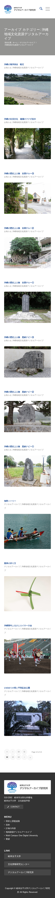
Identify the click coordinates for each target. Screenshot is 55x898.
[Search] (39, 9)
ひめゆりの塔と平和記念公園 (17, 688)
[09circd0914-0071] (27, 307)
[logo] (20, 9)
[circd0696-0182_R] (27, 531)
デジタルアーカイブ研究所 (21, 872)
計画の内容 (11, 828)
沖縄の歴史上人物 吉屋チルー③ (19, 173)
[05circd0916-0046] (27, 198)
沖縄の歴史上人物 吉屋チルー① (19, 282)
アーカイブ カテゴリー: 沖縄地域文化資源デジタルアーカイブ (26, 34)
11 (24, 752)
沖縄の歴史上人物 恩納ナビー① (19, 446)
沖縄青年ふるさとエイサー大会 (18, 625)
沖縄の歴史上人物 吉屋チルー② (19, 228)
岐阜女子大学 (14, 856)
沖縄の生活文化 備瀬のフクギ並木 (20, 119)
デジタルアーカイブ (12, 504)
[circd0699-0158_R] (27, 593)
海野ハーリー (10, 501)
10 (19, 752)
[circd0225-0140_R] (27, 718)
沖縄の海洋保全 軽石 (14, 64)
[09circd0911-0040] (27, 470)
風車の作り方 (10, 563)
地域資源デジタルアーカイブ (19, 832)
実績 (8, 839)
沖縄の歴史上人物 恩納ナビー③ (19, 337)
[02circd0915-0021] (27, 252)
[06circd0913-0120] (27, 362)
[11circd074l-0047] (27, 143)
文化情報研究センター (18, 864)
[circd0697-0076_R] (27, 656)
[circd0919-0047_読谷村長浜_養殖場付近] (27, 89)
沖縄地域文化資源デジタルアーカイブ (28, 68)
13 (13, 757)
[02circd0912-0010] (27, 416)
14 (19, 757)
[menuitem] (39, 9)
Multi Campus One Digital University (22, 835)
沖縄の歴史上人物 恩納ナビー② (19, 392)
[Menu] (46, 9)
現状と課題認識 (13, 821)
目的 (8, 825)
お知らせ (7, 68)
